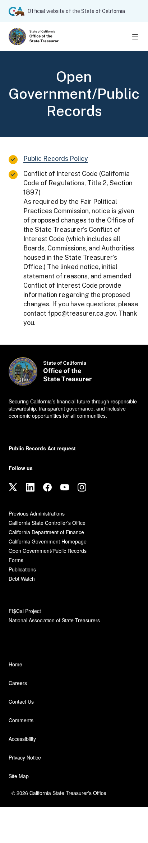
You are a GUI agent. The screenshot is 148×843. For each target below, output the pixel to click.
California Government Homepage (48, 541)
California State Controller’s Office (47, 522)
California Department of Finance (46, 532)
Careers (18, 682)
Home (15, 664)
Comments (21, 720)
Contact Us (21, 701)
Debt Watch (22, 578)
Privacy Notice (25, 757)
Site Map (19, 776)
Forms (16, 560)
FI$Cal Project (25, 610)
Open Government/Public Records (48, 550)
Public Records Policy (55, 158)
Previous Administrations (37, 513)
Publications (22, 569)
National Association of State (54, 620)
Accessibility (22, 738)
